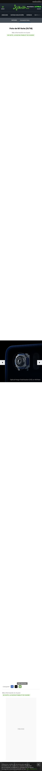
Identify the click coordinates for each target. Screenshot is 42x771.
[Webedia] (37, 1)
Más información (32, 769)
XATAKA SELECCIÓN (17, 15)
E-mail (20, 686)
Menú (2, 9)
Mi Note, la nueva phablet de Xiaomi (20, 35)
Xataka (21, 7)
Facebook (12, 686)
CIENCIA (29, 15)
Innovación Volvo (24, 20)
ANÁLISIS (5, 15)
